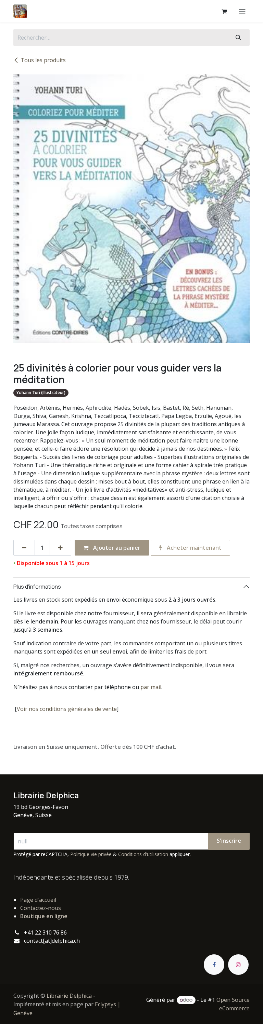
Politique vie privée (91, 854)
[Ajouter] (60, 548)
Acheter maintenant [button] (193, 547)
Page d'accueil (38, 899)
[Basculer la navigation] (242, 11)
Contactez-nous (40, 908)
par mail (150, 687)
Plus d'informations (37, 586)
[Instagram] (238, 964)
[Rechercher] (238, 37)
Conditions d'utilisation (143, 854)
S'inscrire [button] (229, 840)
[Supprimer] (24, 548)
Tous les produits (43, 60)
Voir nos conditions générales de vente (67, 709)
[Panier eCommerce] (224, 11)
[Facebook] (214, 964)
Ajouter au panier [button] (116, 547)
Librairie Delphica (69, 995)
